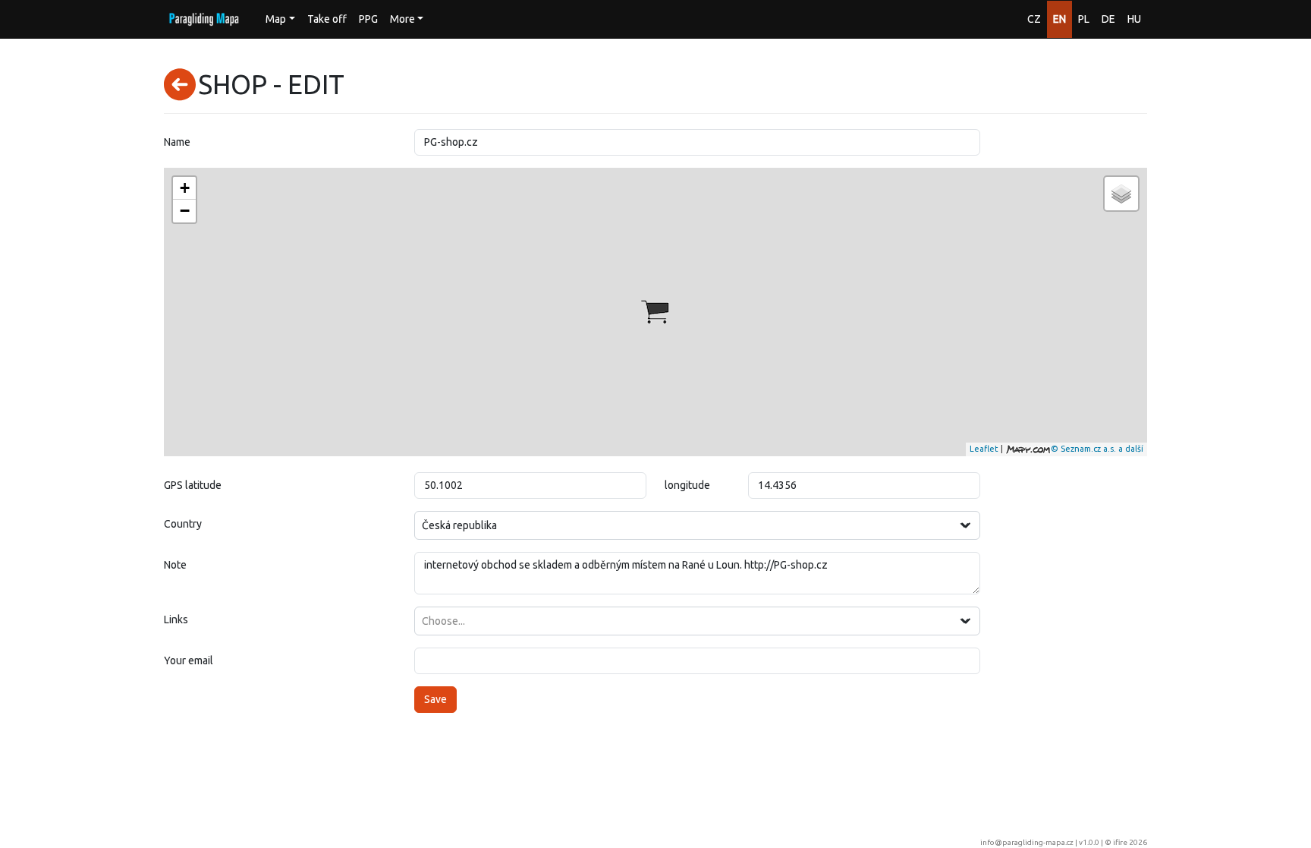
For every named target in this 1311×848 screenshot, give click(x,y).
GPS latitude (193, 485)
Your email (188, 660)
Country (183, 524)
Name (177, 142)
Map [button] (276, 19)
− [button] (185, 210)
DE (1108, 19)
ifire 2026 (1130, 842)
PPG (368, 19)
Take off (327, 19)
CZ (1034, 19)
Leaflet (984, 448)
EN (1059, 19)
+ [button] (185, 187)
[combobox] (697, 525)
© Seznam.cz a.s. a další (1097, 448)
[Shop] (654, 312)
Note (175, 565)
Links (176, 619)
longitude (687, 485)
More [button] (402, 19)
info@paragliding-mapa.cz (1027, 842)
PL (1083, 19)
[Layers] (1121, 193)
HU (1134, 19)
